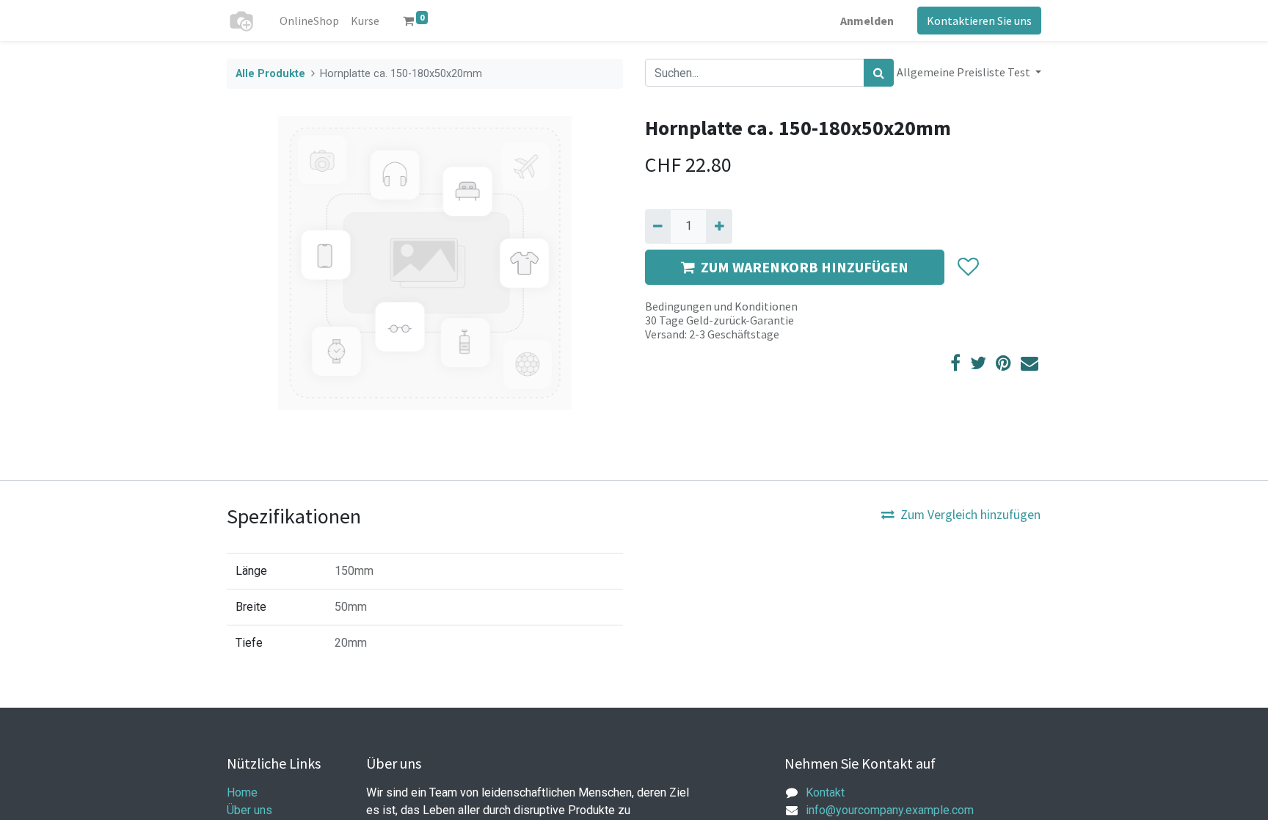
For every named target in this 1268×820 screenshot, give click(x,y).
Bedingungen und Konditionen (721, 306)
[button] (967, 267)
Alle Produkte (270, 74)
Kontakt (825, 792)
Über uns (249, 810)
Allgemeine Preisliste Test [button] (964, 72)
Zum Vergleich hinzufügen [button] (970, 515)
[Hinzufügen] (719, 226)
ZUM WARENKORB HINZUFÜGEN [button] (804, 267)
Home (242, 792)
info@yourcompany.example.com (890, 810)
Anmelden (867, 20)
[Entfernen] (658, 226)
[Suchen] (879, 73)
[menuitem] (309, 20)
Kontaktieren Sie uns (979, 20)
